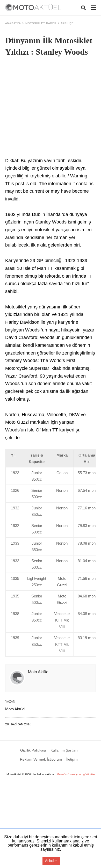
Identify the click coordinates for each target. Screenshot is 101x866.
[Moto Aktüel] (33, 7)
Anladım (51, 861)
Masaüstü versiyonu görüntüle (76, 774)
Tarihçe (67, 23)
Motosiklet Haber (40, 23)
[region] (50, 824)
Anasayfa (13, 23)
